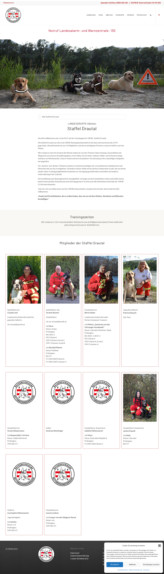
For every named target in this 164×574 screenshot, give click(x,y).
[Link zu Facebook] (159, 15)
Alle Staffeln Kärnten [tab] (50, 117)
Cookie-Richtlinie (122, 570)
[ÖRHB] (13, 15)
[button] (159, 545)
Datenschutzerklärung (135, 570)
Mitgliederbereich (8, 3)
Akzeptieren (114, 564)
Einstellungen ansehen (151, 564)
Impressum (146, 570)
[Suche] (150, 15)
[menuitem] (8, 2)
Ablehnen (132, 564)
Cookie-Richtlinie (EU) (79, 559)
